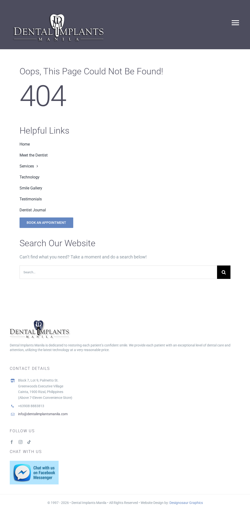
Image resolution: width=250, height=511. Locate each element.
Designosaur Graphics (186, 503)
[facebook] (12, 442)
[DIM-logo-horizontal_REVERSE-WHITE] (58, 12)
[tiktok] (29, 442)
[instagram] (20, 442)
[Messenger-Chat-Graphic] (34, 462)
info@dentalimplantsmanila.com (43, 414)
